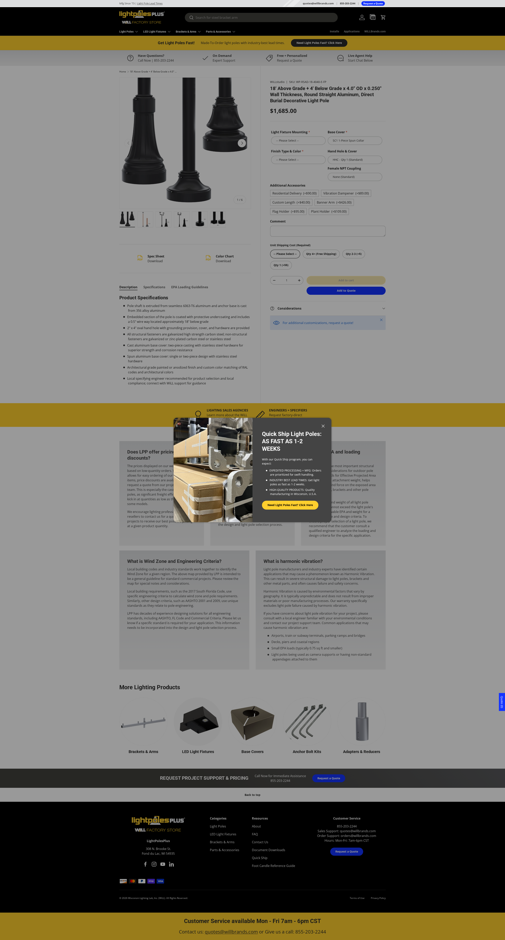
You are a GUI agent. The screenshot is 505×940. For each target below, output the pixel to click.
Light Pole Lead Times (150, 3)
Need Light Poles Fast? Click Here (290, 505)
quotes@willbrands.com (318, 3)
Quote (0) (502, 702)
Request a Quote (373, 3)
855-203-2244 (347, 3)
